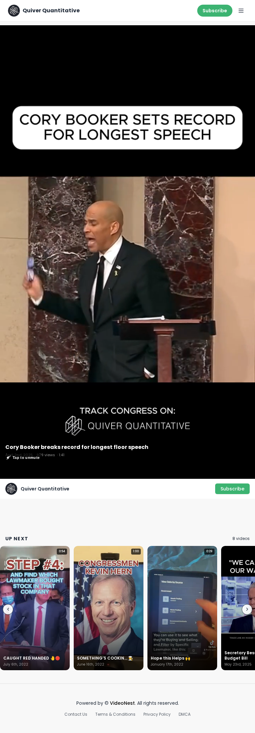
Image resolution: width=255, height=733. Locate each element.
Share (241, 34)
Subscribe (215, 10)
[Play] (127, 252)
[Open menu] (241, 11)
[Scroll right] (247, 609)
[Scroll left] (8, 609)
